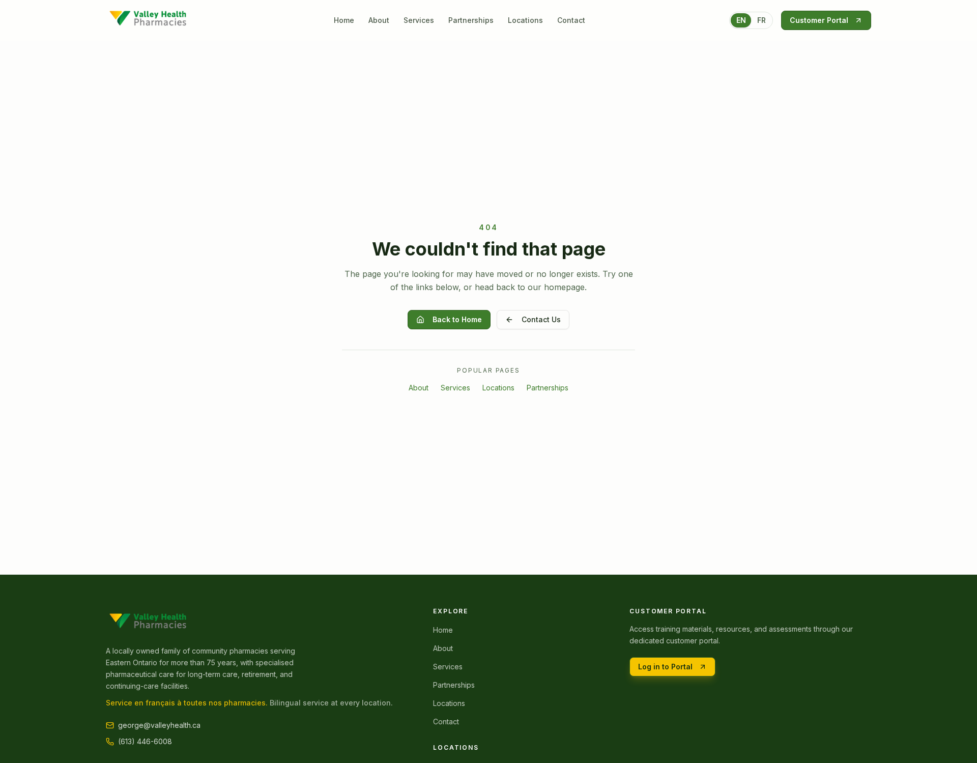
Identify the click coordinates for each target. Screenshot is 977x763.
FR (761, 20)
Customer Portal (819, 20)
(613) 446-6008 (145, 741)
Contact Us (541, 319)
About (378, 20)
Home (344, 20)
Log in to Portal (665, 666)
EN (741, 20)
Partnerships (471, 20)
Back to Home (457, 319)
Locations (525, 20)
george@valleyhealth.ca (159, 725)
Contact (571, 20)
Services (419, 20)
